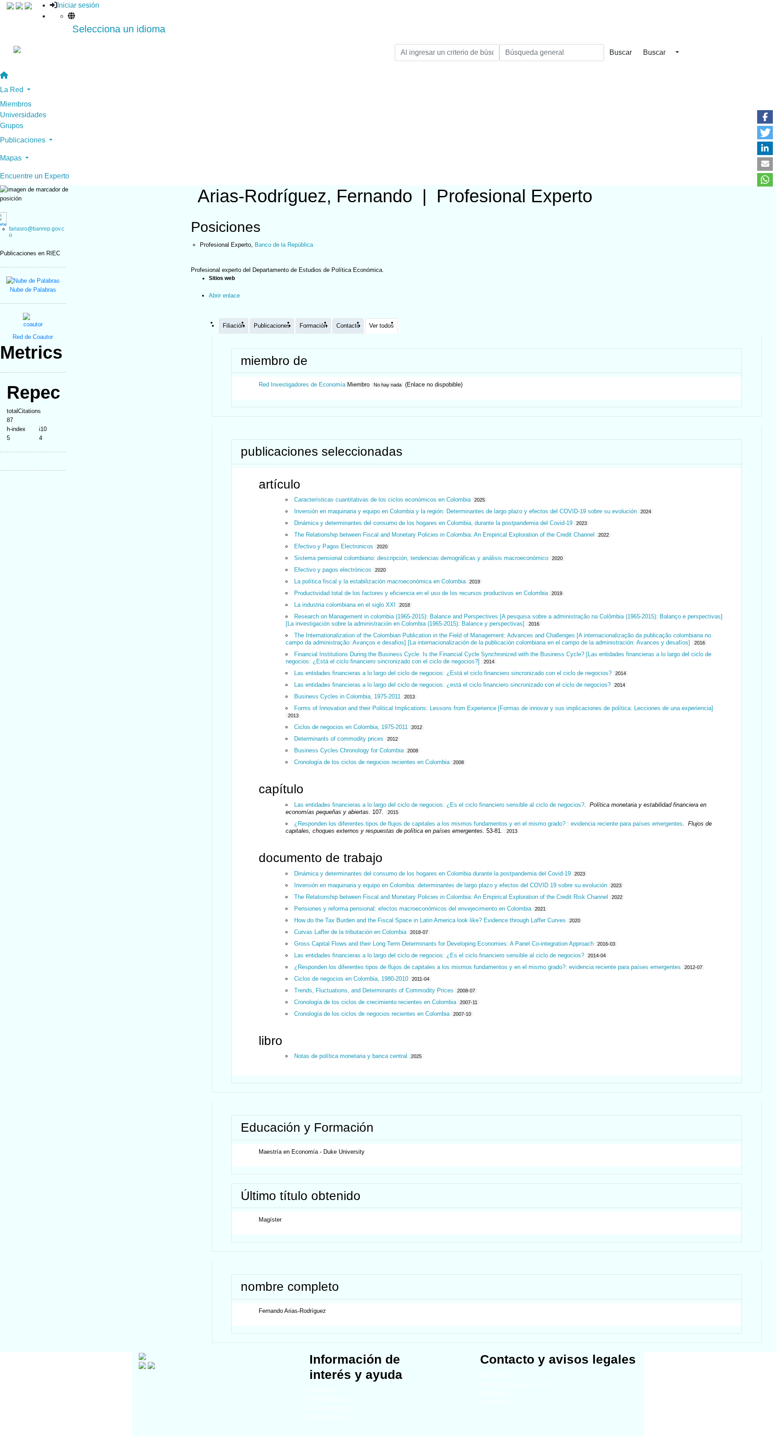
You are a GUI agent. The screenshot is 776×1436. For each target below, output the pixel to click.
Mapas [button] (11, 158)
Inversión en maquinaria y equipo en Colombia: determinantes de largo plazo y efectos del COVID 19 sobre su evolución (450, 885)
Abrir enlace (224, 295)
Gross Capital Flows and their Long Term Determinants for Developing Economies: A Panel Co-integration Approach (444, 943)
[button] (765, 117)
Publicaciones (327, 1417)
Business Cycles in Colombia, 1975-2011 (347, 696)
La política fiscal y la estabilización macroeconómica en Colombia (380, 581)
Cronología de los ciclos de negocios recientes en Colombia (372, 762)
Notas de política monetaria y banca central (350, 1056)
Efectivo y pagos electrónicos (332, 569)
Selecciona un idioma (118, 29)
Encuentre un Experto (34, 176)
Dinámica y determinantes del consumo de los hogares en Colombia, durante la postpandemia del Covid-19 (433, 523)
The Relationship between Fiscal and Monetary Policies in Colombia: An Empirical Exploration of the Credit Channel (444, 534)
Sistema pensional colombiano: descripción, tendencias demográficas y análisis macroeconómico (421, 558)
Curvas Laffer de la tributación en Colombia (350, 932)
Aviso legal (494, 1393)
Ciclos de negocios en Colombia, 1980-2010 (351, 978)
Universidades (23, 115)
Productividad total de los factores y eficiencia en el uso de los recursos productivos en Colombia (421, 593)
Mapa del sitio (498, 1375)
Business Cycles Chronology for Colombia (349, 750)
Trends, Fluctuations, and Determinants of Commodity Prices (374, 990)
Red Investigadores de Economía (302, 384)
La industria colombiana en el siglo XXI (345, 604)
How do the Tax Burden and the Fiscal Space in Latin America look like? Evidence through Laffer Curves (430, 920)
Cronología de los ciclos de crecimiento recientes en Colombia (375, 1002)
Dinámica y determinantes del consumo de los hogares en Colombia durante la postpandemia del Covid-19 (432, 873)
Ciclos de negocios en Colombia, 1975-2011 (351, 727)
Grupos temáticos (332, 1408)
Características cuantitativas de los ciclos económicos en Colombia (382, 499)
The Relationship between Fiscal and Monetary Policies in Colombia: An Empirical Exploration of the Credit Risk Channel (451, 897)
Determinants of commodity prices (339, 738)
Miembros (15, 104)
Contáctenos (496, 1402)
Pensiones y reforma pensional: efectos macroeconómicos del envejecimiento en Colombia (412, 908)
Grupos (11, 125)
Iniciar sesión (78, 5)
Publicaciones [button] (23, 140)
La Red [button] (12, 89)
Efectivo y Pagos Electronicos (333, 546)
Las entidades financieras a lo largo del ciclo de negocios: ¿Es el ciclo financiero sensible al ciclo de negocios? (439, 804)
